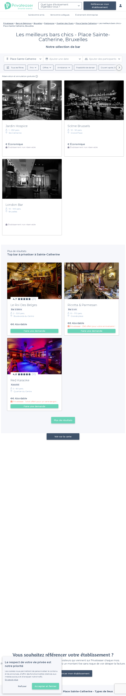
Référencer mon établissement (100, 5)
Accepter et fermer (45, 686)
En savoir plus (11, 679)
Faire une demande (34, 331)
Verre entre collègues (59, 15)
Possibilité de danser (85, 67)
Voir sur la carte (63, 436)
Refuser (22, 686)
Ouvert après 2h (108, 67)
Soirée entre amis (36, 15)
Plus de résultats (63, 420)
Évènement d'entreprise (86, 15)
